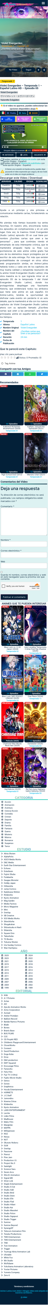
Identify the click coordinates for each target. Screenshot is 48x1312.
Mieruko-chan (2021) (36, 474)
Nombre (6, 540)
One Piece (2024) (35, 696)
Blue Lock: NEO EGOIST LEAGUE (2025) (12, 697)
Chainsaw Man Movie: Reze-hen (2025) (12, 744)
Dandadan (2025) (35, 743)
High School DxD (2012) (11, 474)
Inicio (3, 12)
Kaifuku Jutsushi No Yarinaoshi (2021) (36, 427)
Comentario (7, 506)
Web (3, 561)
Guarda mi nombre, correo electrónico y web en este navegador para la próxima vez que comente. (23, 577)
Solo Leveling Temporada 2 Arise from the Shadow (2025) (35, 649)
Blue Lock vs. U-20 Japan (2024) (12, 648)
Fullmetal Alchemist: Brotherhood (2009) (11, 427)
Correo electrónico (11, 551)
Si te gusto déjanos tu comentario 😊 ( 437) (17, 150)
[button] (43, 3)
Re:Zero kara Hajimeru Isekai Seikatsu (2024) (35, 790)
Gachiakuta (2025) (12, 789)
